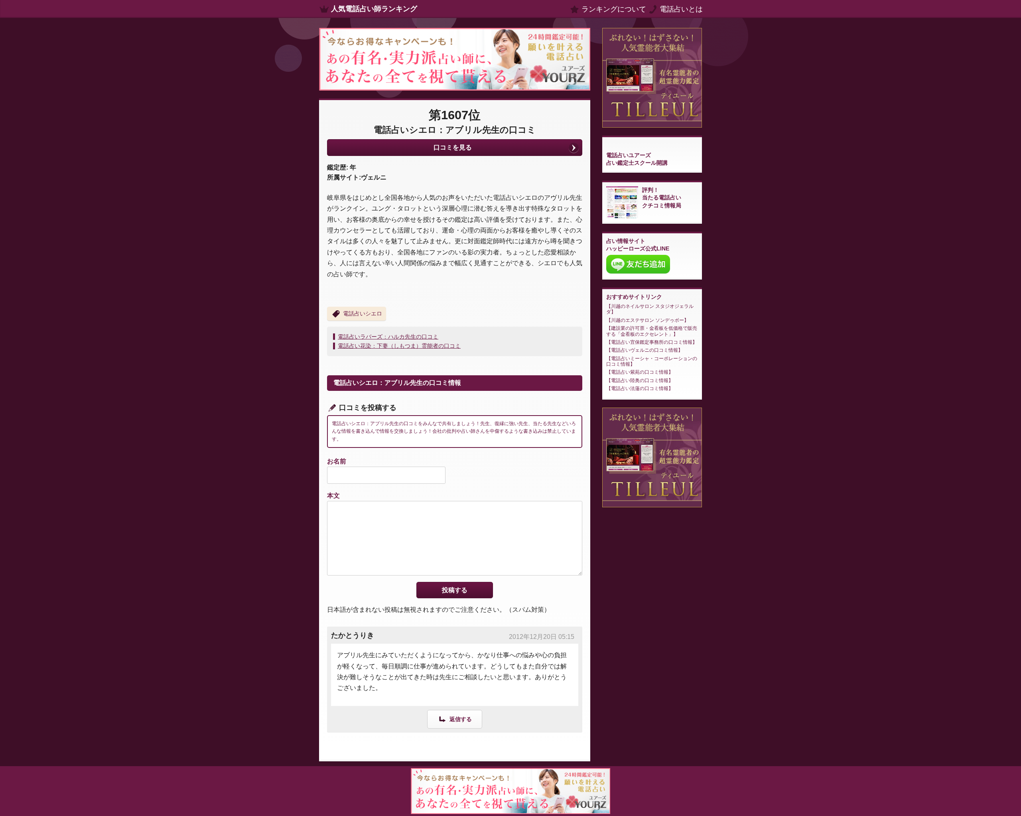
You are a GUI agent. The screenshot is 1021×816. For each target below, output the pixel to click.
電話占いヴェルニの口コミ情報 (644, 350)
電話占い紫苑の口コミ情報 (639, 372)
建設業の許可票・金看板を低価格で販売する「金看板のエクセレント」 (651, 331)
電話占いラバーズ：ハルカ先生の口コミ (388, 336)
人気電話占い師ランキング (374, 9)
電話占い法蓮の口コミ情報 (639, 388)
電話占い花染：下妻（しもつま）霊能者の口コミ (399, 346)
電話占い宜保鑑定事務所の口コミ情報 (651, 342)
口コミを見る (453, 147)
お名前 (336, 461)
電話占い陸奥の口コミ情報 (639, 380)
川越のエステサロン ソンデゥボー (647, 320)
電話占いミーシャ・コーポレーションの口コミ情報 (651, 361)
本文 (333, 495)
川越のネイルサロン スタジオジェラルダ (650, 309)
